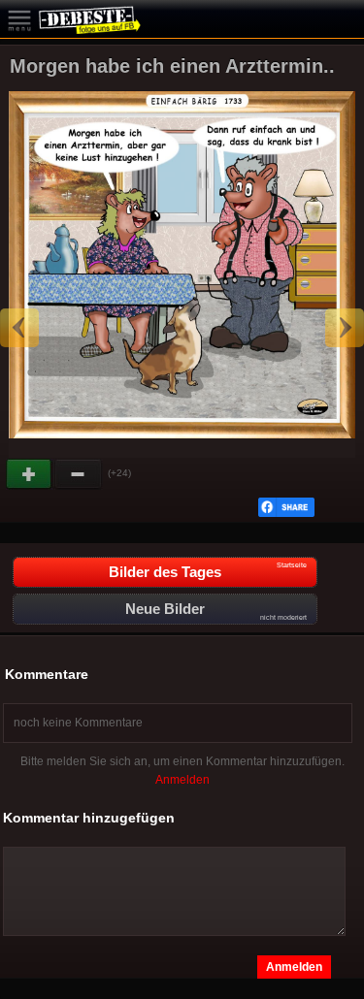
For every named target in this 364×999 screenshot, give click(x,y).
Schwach (78, 474)
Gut (30, 474)
